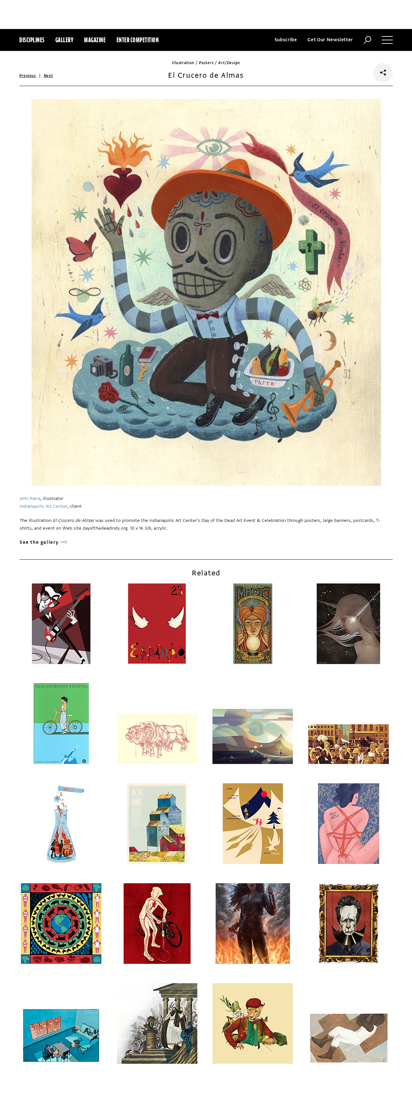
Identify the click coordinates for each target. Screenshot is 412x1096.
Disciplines (32, 39)
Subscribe (286, 40)
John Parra (30, 498)
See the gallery (39, 542)
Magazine (95, 39)
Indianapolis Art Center (43, 506)
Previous (27, 75)
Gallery (64, 39)
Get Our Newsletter (330, 40)
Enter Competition (138, 39)
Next (48, 75)
